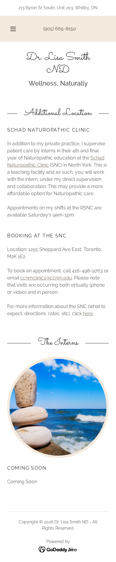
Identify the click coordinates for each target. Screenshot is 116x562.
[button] (13, 29)
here (88, 313)
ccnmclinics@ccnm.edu (46, 278)
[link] (58, 64)
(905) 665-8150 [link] (59, 28)
